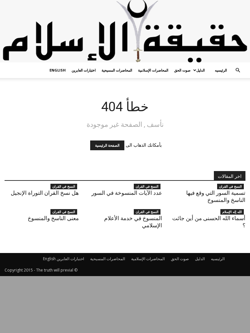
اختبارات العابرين (84, 70)
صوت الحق (182, 70)
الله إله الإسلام (232, 211)
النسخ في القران (63, 186)
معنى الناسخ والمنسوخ (53, 218)
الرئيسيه (221, 70)
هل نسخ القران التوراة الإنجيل (45, 193)
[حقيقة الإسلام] (125, 31)
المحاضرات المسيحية (117, 70)
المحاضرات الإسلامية (153, 70)
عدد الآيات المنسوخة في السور (126, 193)
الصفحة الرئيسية (107, 145)
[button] (237, 70)
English (57, 70)
